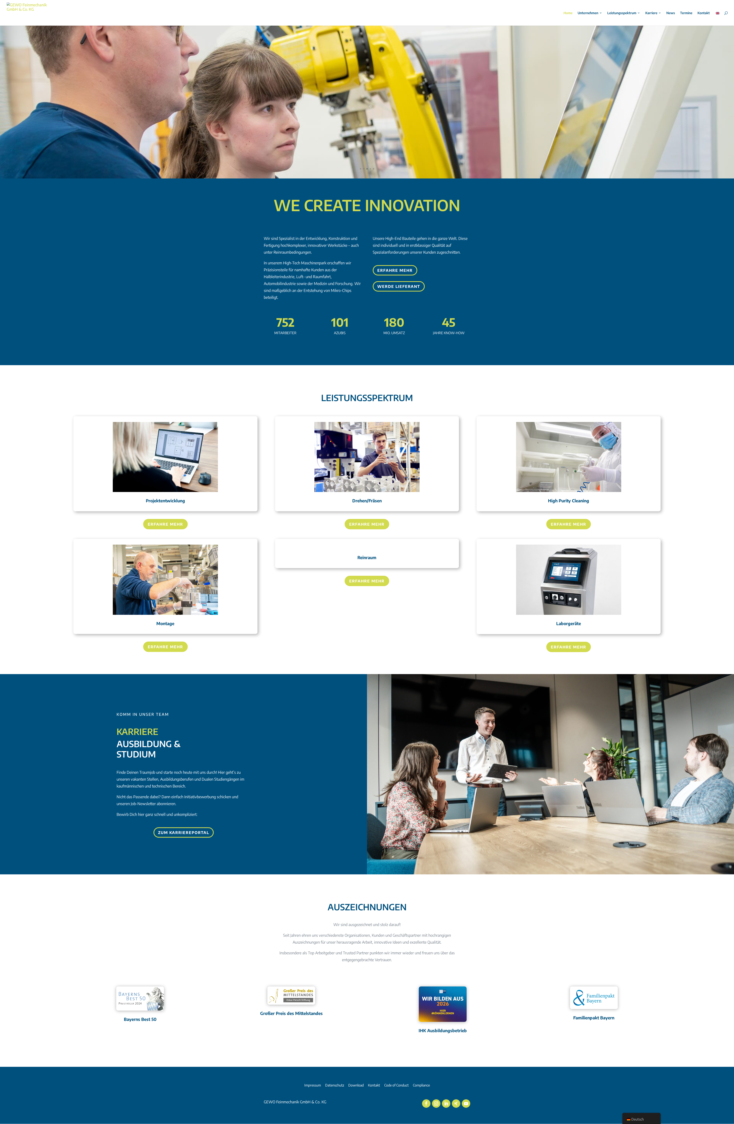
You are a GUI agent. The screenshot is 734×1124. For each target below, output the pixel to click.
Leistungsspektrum (621, 13)
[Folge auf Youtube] (466, 1103)
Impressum (312, 1085)
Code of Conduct (396, 1085)
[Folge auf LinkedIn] (446, 1103)
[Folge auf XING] (456, 1103)
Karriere (651, 13)
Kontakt (703, 13)
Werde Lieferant (398, 286)
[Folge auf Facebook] (426, 1103)
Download (356, 1085)
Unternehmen (588, 13)
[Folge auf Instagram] (436, 1103)
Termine (686, 13)
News (670, 13)
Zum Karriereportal (183, 832)
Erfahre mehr (395, 270)
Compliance (421, 1085)
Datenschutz (334, 1085)
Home (567, 13)
